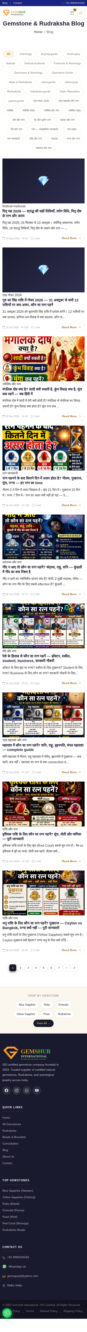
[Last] (74, 967)
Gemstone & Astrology (28, 72)
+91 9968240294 (18, 1257)
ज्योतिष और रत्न (51, 110)
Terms (30, 1311)
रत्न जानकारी (13, 138)
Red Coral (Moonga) (15, 1223)
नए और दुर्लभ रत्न (42, 119)
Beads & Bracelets (14, 1137)
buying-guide (49, 53)
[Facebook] (6, 1090)
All (8, 53)
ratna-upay (71, 82)
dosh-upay (73, 53)
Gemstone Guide (62, 72)
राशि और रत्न (35, 138)
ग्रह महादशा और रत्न (68, 100)
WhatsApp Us (17, 1266)
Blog (4, 3)
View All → (43, 1023)
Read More (69, 238)
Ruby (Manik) (11, 1203)
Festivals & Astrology (67, 63)
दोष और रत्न (18, 119)
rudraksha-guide (40, 91)
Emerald (63, 1004)
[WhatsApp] (27, 1090)
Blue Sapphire (27, 1004)
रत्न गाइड (71, 129)
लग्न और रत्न (73, 138)
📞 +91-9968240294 (73, 3)
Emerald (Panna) (13, 1210)
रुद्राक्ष (54, 138)
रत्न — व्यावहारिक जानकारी (45, 129)
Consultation (10, 1143)
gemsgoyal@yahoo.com (22, 1276)
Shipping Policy (73, 1311)
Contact (17, 3)
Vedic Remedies (70, 91)
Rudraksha (14, 91)
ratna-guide (48, 82)
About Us (8, 1156)
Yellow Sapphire (25, 1014)
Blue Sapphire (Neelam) (17, 1190)
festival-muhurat (34, 63)
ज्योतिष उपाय (28, 110)
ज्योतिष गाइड (74, 110)
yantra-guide (16, 100)
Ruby (47, 1004)
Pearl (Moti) (9, 1216)
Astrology (26, 53)
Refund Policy (48, 1311)
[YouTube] (37, 1090)
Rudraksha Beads (13, 1229)
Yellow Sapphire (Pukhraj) (18, 1197)
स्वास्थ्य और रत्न (43, 148)
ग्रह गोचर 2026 (41, 100)
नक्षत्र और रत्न (67, 119)
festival (10, 63)
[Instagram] (17, 1090)
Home (38, 32)
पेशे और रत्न (16, 129)
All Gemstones (11, 1124)
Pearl (47, 1014)
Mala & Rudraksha (20, 82)
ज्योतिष (10, 110)
